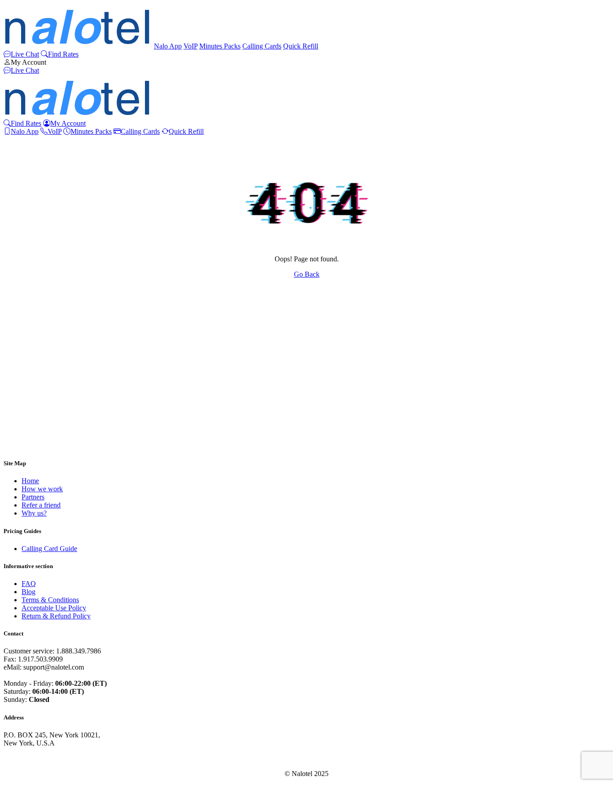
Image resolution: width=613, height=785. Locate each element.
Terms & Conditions (50, 600)
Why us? (34, 513)
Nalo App (168, 46)
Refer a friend (41, 505)
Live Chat (25, 54)
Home (30, 481)
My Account (28, 62)
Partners (33, 497)
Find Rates (63, 54)
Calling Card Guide (49, 548)
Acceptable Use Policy (54, 608)
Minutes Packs (220, 46)
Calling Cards (261, 46)
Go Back (307, 274)
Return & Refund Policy (56, 616)
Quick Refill (300, 46)
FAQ (29, 583)
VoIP (190, 46)
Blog (28, 591)
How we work (42, 489)
